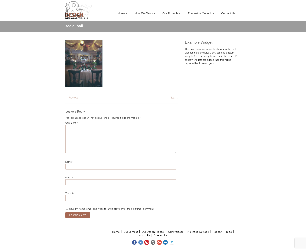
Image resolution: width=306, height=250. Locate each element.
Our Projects (170, 13)
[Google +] (159, 242)
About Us (144, 235)
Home (121, 13)
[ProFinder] (172, 242)
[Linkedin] (165, 242)
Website (69, 193)
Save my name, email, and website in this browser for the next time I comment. (111, 208)
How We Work (144, 13)
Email (69, 177)
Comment (71, 123)
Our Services (131, 231)
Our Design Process (153, 231)
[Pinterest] (147, 242)
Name (69, 161)
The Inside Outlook (200, 13)
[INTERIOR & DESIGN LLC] (78, 2)
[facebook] (134, 242)
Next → (174, 97)
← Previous (71, 97)
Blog (229, 231)
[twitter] (140, 242)
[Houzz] (153, 242)
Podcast (217, 231)
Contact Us (228, 13)
